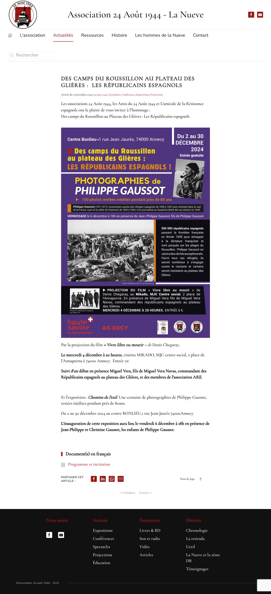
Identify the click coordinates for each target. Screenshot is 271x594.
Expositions (142, 94)
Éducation (101, 562)
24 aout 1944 (100, 94)
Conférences (128, 94)
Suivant (143, 493)
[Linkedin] (103, 479)
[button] (201, 479)
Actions (100, 520)
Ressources (149, 520)
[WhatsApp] (112, 479)
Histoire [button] (119, 35)
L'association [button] (32, 35)
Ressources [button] (92, 35)
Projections (156, 94)
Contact (200, 35)
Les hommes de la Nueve (160, 35)
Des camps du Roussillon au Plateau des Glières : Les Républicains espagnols (128, 82)
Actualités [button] (63, 35)
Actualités (114, 94)
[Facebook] (94, 479)
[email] (121, 479)
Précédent (129, 493)
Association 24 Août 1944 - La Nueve (135, 14)
